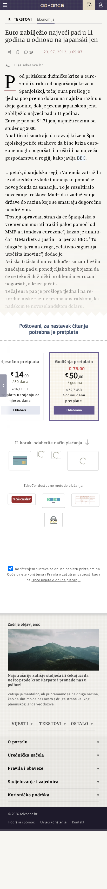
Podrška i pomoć (21, 822)
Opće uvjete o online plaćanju (56, 580)
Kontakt (78, 822)
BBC (81, 158)
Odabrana (74, 410)
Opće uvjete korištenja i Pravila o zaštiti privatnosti (49, 574)
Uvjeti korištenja (53, 822)
